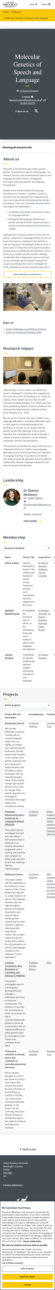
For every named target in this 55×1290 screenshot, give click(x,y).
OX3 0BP (7, 1173)
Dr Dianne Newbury (29, 91)
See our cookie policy (32, 1241)
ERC (49, 963)
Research (16, 12)
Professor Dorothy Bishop (33, 966)
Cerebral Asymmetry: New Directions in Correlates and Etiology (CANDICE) (15, 969)
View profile (32, 521)
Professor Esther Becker (42, 626)
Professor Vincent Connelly (42, 572)
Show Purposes (27, 1269)
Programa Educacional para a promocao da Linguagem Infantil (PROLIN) (14, 818)
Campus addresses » (13, 1185)
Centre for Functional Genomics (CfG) (24, 332)
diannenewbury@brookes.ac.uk (24, 100)
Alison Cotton (12, 563)
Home (6, 12)
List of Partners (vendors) (12, 1263)
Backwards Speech (14, 723)
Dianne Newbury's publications (27, 274)
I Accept (27, 1285)
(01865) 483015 (35, 498)
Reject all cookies (27, 1277)
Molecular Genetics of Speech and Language (26, 18)
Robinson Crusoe (14, 874)
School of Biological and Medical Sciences (26, 329)
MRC (49, 874)
